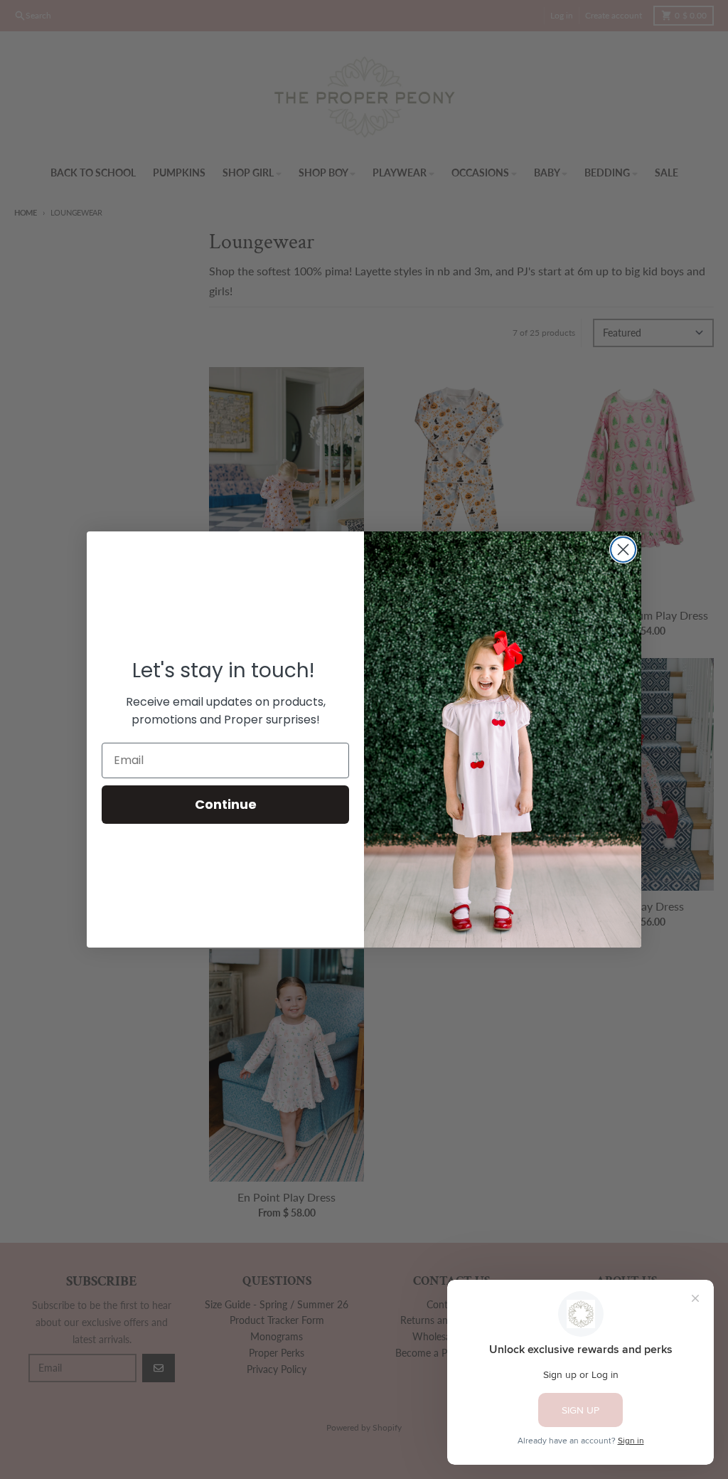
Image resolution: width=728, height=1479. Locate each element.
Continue (226, 804)
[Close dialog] (623, 549)
